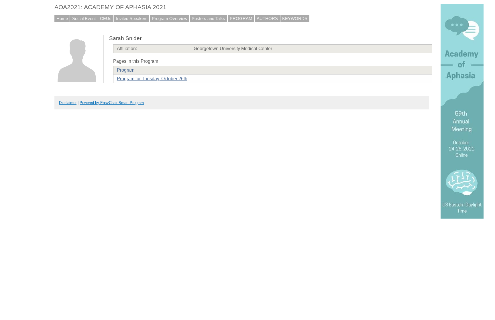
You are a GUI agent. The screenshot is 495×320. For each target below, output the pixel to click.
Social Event (84, 18)
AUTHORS (267, 18)
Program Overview (169, 18)
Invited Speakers (132, 18)
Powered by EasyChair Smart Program (112, 103)
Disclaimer (67, 103)
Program (125, 70)
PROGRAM (241, 18)
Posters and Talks (208, 18)
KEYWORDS (294, 18)
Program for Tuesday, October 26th (152, 78)
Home (62, 18)
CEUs (105, 18)
